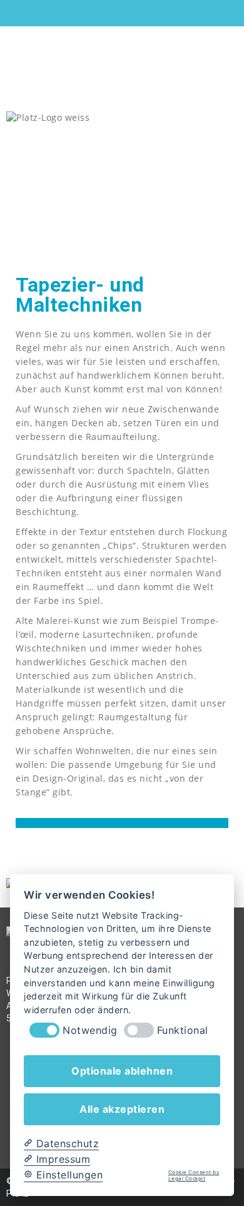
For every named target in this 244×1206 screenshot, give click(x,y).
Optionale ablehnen (122, 1071)
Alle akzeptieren (122, 1109)
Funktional (182, 1030)
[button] (234, 220)
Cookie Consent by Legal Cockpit (194, 1176)
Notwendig (90, 1030)
